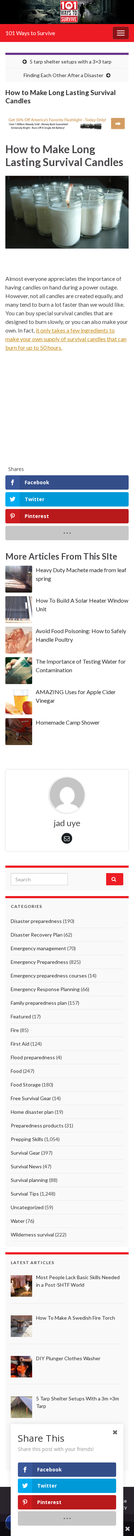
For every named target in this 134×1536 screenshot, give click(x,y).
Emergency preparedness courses (49, 975)
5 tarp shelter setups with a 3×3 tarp (70, 61)
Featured (21, 1016)
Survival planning (29, 1180)
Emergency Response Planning (45, 989)
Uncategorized (27, 1207)
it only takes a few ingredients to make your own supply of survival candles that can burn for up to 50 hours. (65, 339)
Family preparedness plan (39, 1003)
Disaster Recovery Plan (37, 935)
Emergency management (38, 948)
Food (16, 1071)
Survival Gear (25, 1153)
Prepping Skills (27, 1139)
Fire (15, 1030)
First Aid (20, 1044)
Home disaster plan (32, 1112)
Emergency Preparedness (39, 962)
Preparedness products (37, 1125)
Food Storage (26, 1085)
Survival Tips (25, 1194)
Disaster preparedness (36, 921)
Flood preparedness (33, 1057)
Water (18, 1221)
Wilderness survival (32, 1234)
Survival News (26, 1166)
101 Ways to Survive (30, 32)
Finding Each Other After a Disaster (63, 75)
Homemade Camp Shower (68, 722)
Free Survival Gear (31, 1098)
